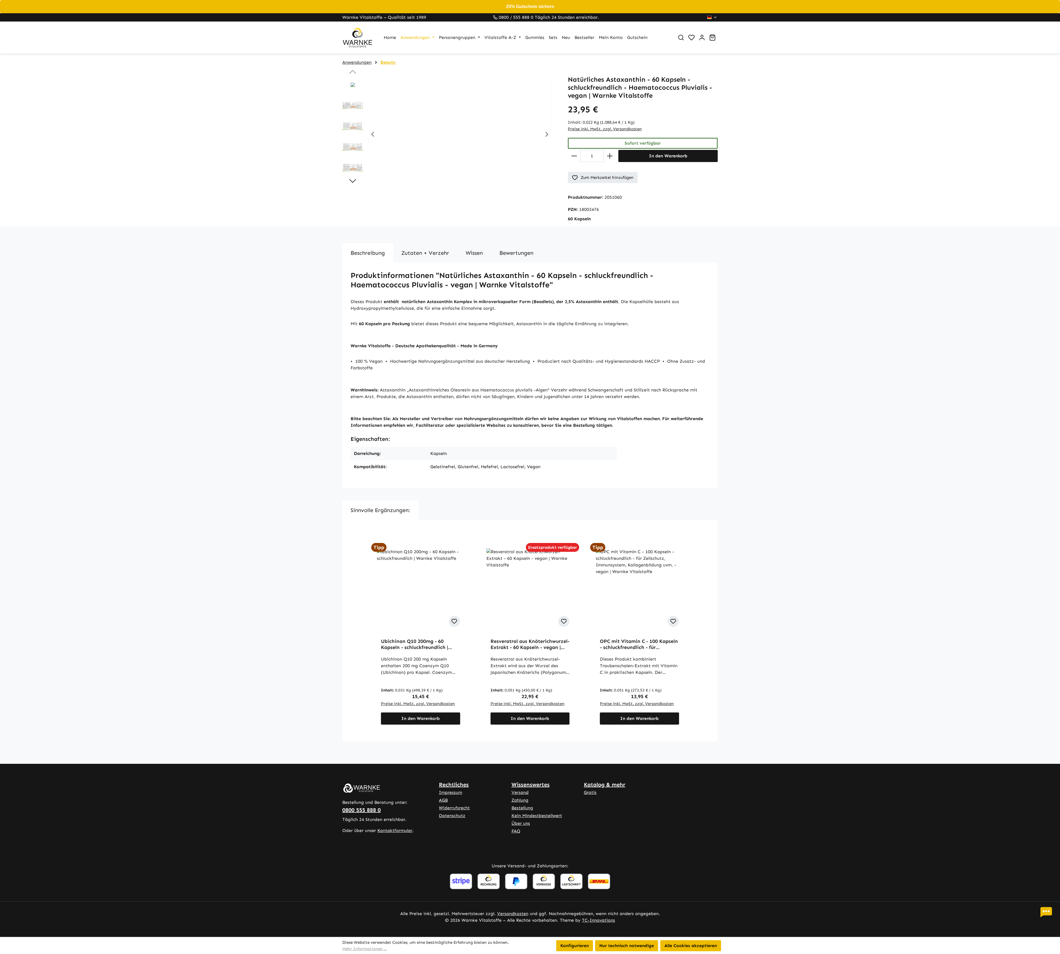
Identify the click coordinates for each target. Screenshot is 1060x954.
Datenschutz (452, 815)
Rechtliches (454, 784)
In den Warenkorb (668, 155)
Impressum (450, 792)
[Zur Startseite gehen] (357, 37)
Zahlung (520, 800)
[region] (449, 135)
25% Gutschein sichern (530, 6)
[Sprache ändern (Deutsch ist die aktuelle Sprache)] (712, 17)
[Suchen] (681, 37)
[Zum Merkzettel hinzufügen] (454, 621)
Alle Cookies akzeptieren (690, 945)
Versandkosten (512, 913)
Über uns (521, 823)
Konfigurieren (574, 945)
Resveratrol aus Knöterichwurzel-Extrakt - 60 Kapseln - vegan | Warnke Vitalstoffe (530, 644)
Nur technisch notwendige (626, 945)
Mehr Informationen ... (364, 948)
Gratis (590, 792)
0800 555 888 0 (361, 810)
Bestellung (522, 807)
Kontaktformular (394, 830)
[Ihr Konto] (702, 37)
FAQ (516, 831)
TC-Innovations (598, 920)
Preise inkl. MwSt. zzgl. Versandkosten (605, 128)
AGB (443, 800)
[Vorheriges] (373, 135)
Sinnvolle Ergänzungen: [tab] (380, 510)
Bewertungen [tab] (516, 253)
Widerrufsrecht (454, 807)
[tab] (367, 253)
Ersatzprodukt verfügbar (552, 547)
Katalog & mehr (604, 784)
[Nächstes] (547, 135)
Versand (520, 792)
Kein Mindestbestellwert (537, 815)
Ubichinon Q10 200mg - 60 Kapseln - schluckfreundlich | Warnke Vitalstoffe (414, 644)
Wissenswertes (531, 784)
